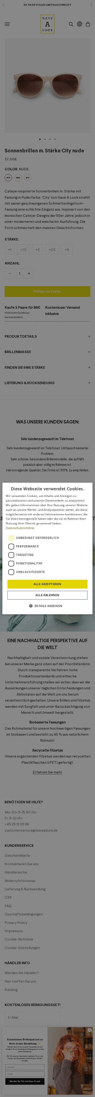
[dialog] (47, 548)
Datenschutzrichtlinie (20, 528)
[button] (47, 606)
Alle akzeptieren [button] (47, 584)
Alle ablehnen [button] (47, 595)
